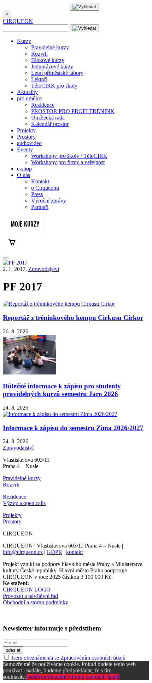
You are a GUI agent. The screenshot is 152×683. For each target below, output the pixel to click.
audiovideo (29, 143)
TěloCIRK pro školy (54, 86)
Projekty (26, 130)
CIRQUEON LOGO (27, 590)
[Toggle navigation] (5, 258)
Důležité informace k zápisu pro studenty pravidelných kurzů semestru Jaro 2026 (62, 390)
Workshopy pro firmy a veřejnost (68, 162)
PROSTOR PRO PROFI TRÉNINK (73, 111)
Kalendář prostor (50, 124)
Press (37, 194)
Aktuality (27, 92)
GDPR (54, 552)
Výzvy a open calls (24, 503)
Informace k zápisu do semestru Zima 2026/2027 (73, 428)
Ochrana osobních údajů (92, 677)
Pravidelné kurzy (50, 47)
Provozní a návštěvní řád (30, 596)
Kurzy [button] (24, 41)
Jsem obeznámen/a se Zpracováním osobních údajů (68, 658)
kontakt (74, 552)
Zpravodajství (43, 269)
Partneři (39, 207)
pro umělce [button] (29, 98)
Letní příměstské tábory (57, 73)
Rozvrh (39, 54)
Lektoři (39, 79)
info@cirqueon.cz (23, 552)
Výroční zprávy (48, 201)
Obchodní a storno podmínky (35, 602)
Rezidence (42, 105)
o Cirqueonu (45, 188)
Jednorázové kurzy (52, 66)
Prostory (26, 137)
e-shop (24, 169)
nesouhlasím (51, 677)
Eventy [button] (25, 149)
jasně (31, 677)
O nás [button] (23, 175)
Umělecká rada (48, 118)
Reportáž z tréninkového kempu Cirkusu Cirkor (73, 317)
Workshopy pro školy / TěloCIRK (69, 156)
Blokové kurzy (47, 60)
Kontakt (40, 181)
